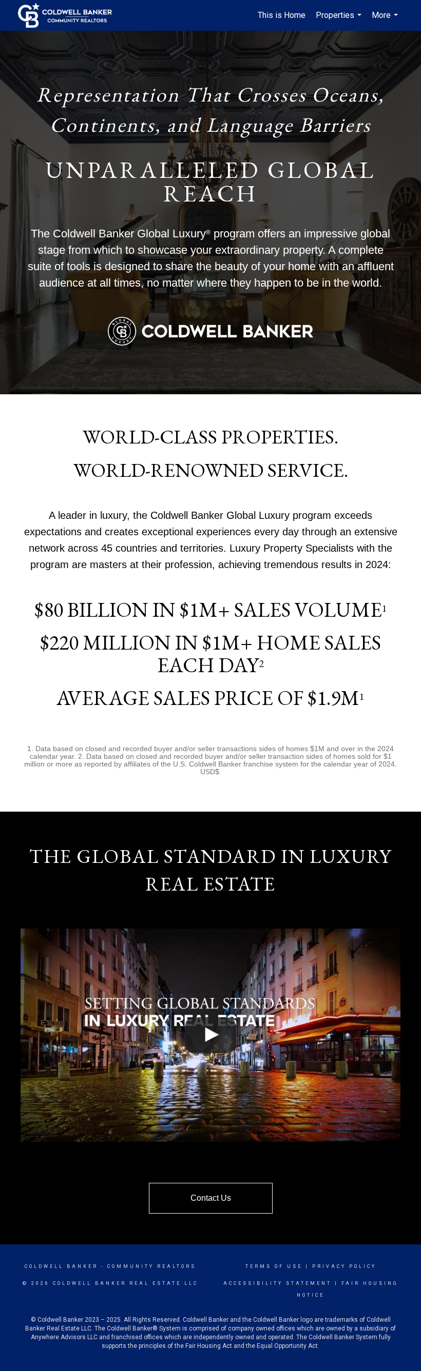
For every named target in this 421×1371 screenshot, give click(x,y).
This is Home (281, 15)
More (386, 20)
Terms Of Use (273, 1266)
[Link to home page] (70, 15)
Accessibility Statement (277, 1283)
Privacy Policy (344, 1266)
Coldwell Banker (61, 1266)
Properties (340, 20)
